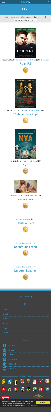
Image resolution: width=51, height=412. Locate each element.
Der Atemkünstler (25, 271)
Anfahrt (5, 314)
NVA (25, 165)
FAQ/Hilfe (6, 333)
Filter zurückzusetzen (13, 17)
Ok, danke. (43, 402)
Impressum (6, 319)
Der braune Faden (25, 247)
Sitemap (5, 328)
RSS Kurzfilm (12, 364)
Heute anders (25, 223)
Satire (25, 161)
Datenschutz (7, 323)
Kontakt (5, 309)
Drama (18, 60)
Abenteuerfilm (25, 110)
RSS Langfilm (12, 359)
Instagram (11, 350)
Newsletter (12, 369)
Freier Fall (25, 64)
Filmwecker (45, 60)
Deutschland (32, 60)
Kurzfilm (19, 219)
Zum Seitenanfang (25, 297)
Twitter (10, 355)
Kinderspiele (26, 199)
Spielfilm (24, 60)
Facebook (11, 345)
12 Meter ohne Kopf (25, 114)
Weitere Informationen (32, 405)
